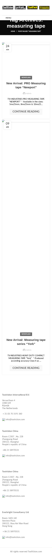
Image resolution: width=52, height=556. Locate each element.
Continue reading (26, 111)
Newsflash (26, 77)
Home (13, 31)
